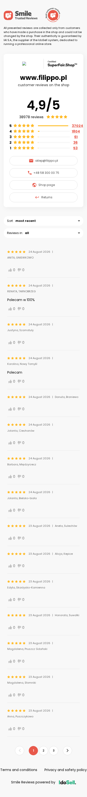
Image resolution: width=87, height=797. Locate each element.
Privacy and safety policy (65, 769)
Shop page (46, 185)
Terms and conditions (18, 769)
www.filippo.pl (43, 77)
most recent (25, 221)
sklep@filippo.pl (46, 161)
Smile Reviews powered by (33, 782)
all (27, 233)
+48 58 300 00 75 (46, 173)
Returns (46, 197)
